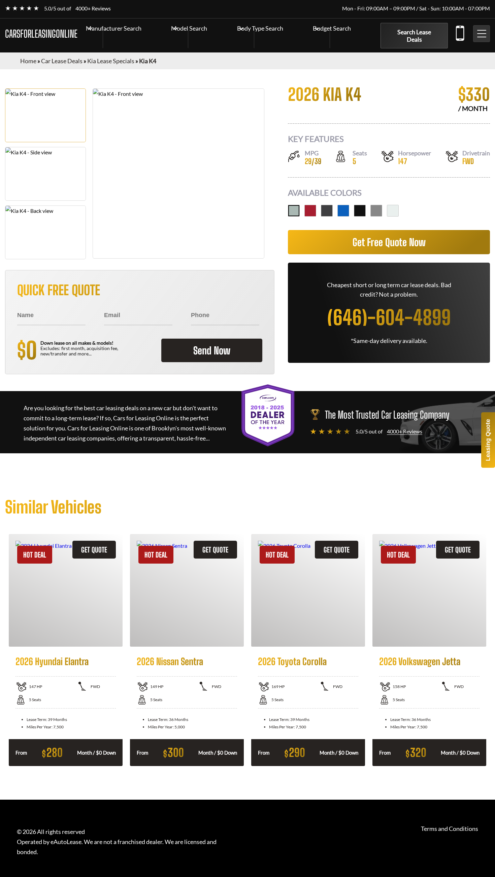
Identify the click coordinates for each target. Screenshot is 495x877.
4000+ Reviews (93, 8)
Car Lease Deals (61, 61)
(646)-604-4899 (459, 32)
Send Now (211, 350)
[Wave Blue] (343, 210)
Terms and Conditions (449, 829)
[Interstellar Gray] (326, 210)
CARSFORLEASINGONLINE (41, 34)
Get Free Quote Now (389, 242)
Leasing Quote (488, 440)
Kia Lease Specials (110, 61)
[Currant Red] (310, 210)
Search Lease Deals (414, 35)
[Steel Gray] (376, 210)
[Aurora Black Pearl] (359, 210)
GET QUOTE (94, 549)
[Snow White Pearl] (392, 210)
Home (28, 61)
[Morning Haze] (293, 210)
